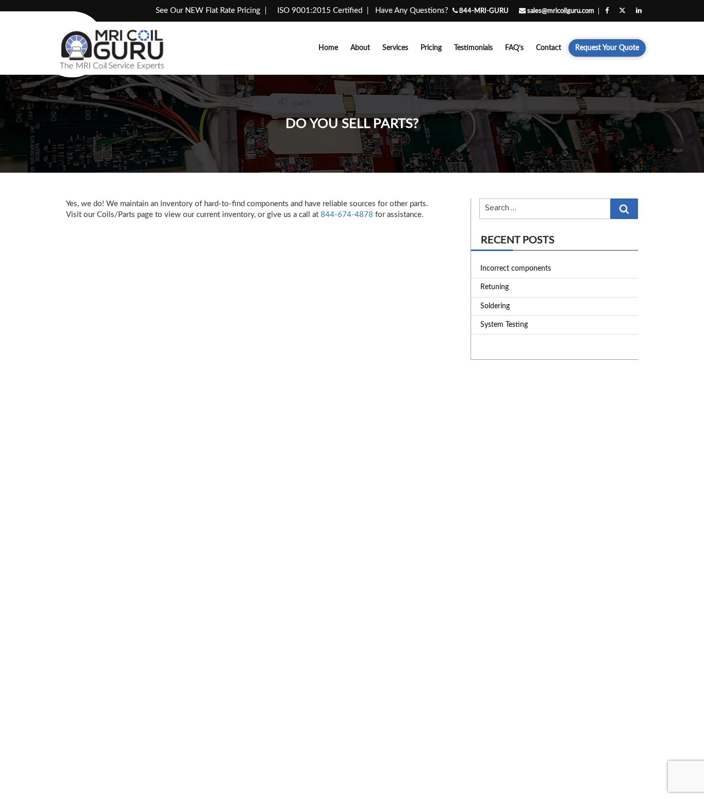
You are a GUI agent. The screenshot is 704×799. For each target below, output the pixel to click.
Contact (548, 48)
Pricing (431, 48)
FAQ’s (514, 48)
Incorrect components (515, 268)
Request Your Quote (607, 48)
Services (395, 48)
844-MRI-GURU (483, 11)
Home (328, 48)
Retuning (494, 287)
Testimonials (473, 48)
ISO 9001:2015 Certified (319, 10)
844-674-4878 (347, 215)
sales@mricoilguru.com (560, 11)
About (360, 48)
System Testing (504, 324)
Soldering (495, 306)
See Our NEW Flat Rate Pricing (208, 10)
